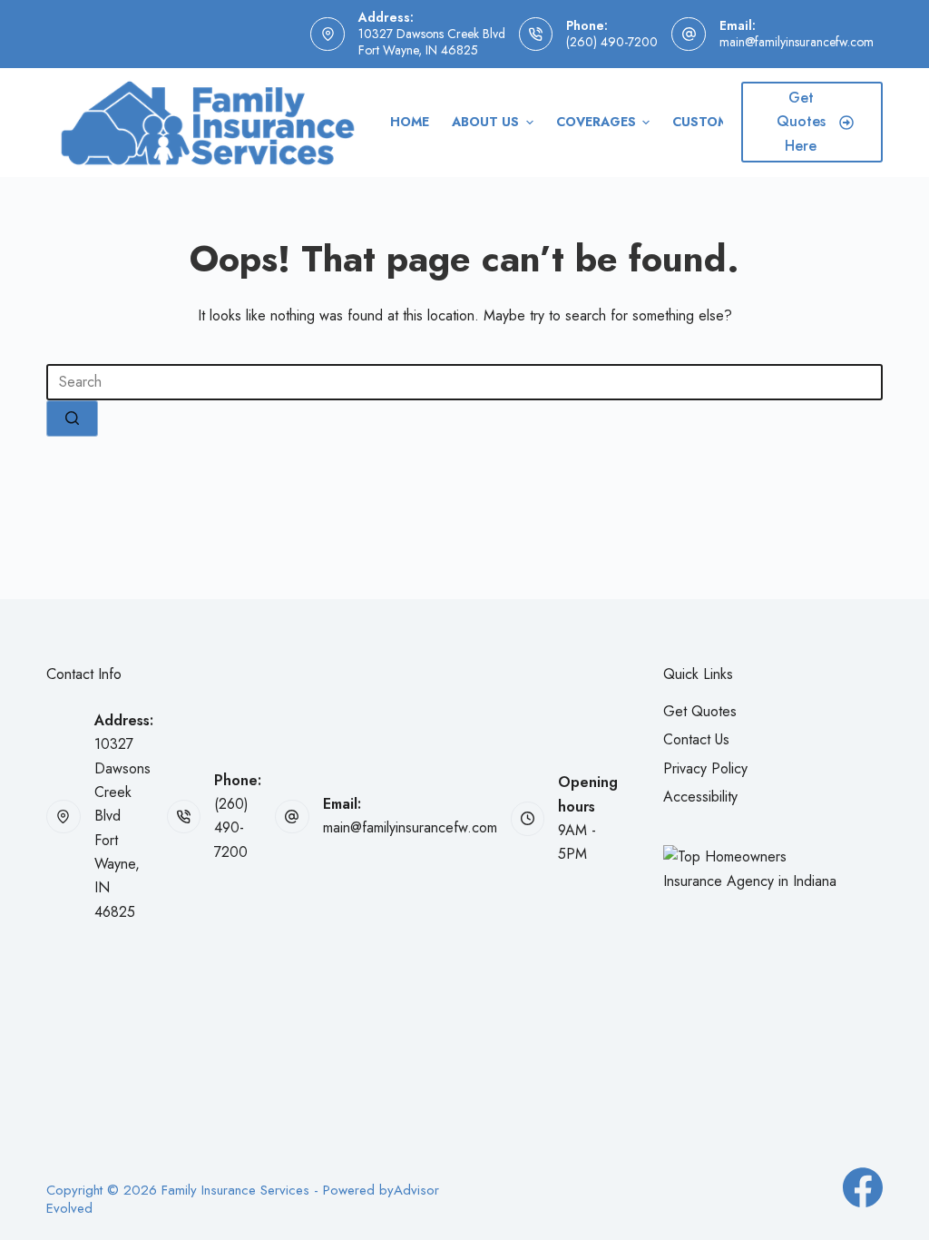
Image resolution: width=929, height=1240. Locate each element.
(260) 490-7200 (612, 42)
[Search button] (72, 418)
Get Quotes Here (801, 121)
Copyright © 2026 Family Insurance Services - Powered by (220, 1191)
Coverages (596, 122)
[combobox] (464, 382)
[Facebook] (863, 1187)
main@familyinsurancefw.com (796, 42)
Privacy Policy (705, 768)
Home (409, 122)
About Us (485, 122)
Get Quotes (700, 711)
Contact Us (696, 739)
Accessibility (700, 796)
